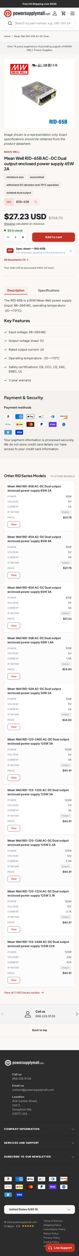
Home (7, 36)
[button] (63, 13)
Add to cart (53, 237)
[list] (39, 93)
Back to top (39, 1030)
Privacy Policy (52, 1237)
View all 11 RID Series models (22, 992)
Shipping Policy (52, 1225)
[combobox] (39, 23)
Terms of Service (53, 1220)
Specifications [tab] (48, 290)
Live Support (63, 1247)
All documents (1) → (16, 259)
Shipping (9, 223)
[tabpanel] (39, 341)
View (14, 524)
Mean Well (12, 151)
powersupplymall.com (25, 1222)
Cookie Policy (51, 1241)
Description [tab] (15, 290)
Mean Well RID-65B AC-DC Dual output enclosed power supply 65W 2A (32, 36)
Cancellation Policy (55, 1229)
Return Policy (51, 1233)
